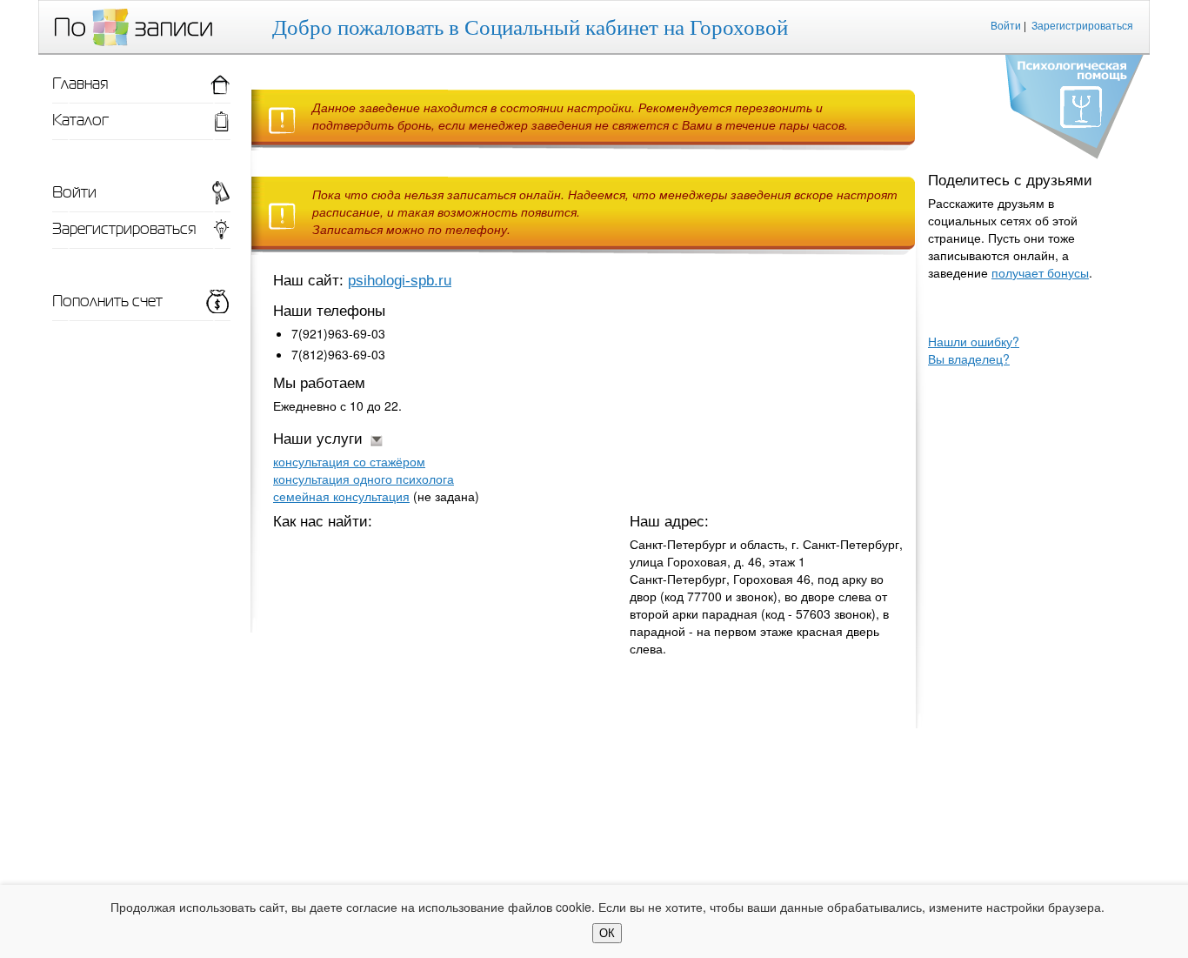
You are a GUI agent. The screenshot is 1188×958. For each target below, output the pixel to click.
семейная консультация (341, 496)
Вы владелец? (969, 358)
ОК (607, 933)
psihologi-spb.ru (399, 280)
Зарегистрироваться (1082, 24)
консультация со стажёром (349, 461)
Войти (1006, 24)
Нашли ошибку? (973, 341)
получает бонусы (1040, 272)
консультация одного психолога (363, 478)
